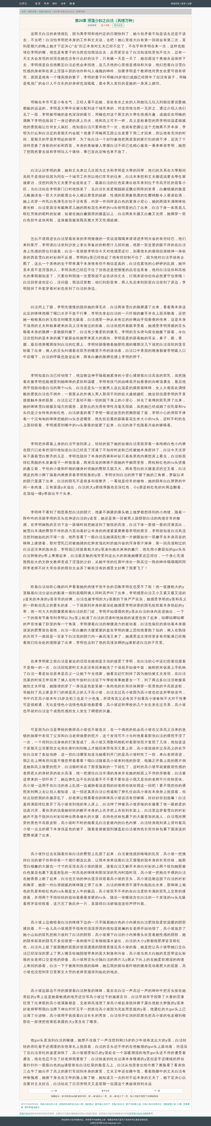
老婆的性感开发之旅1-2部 (71, 1104)
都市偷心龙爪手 (102, 1104)
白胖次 (23, 3)
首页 (24, 11)
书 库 (46, 3)
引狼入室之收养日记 (152, 1104)
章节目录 (105, 1091)
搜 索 (72, 3)
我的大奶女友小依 (49, 1104)
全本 (63, 3)
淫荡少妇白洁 (45, 11)
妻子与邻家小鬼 (133, 1104)
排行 (54, 3)
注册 (189, 3)
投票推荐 (92, 25)
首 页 (37, 3)
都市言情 (32, 11)
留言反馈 (118, 25)
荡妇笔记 (89, 1104)
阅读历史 (175, 3)
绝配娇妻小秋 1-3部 (172, 1104)
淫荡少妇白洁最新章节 (142, 1113)
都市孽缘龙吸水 (32, 1107)
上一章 (54, 1091)
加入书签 (105, 25)
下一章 (157, 1091)
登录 (183, 3)
